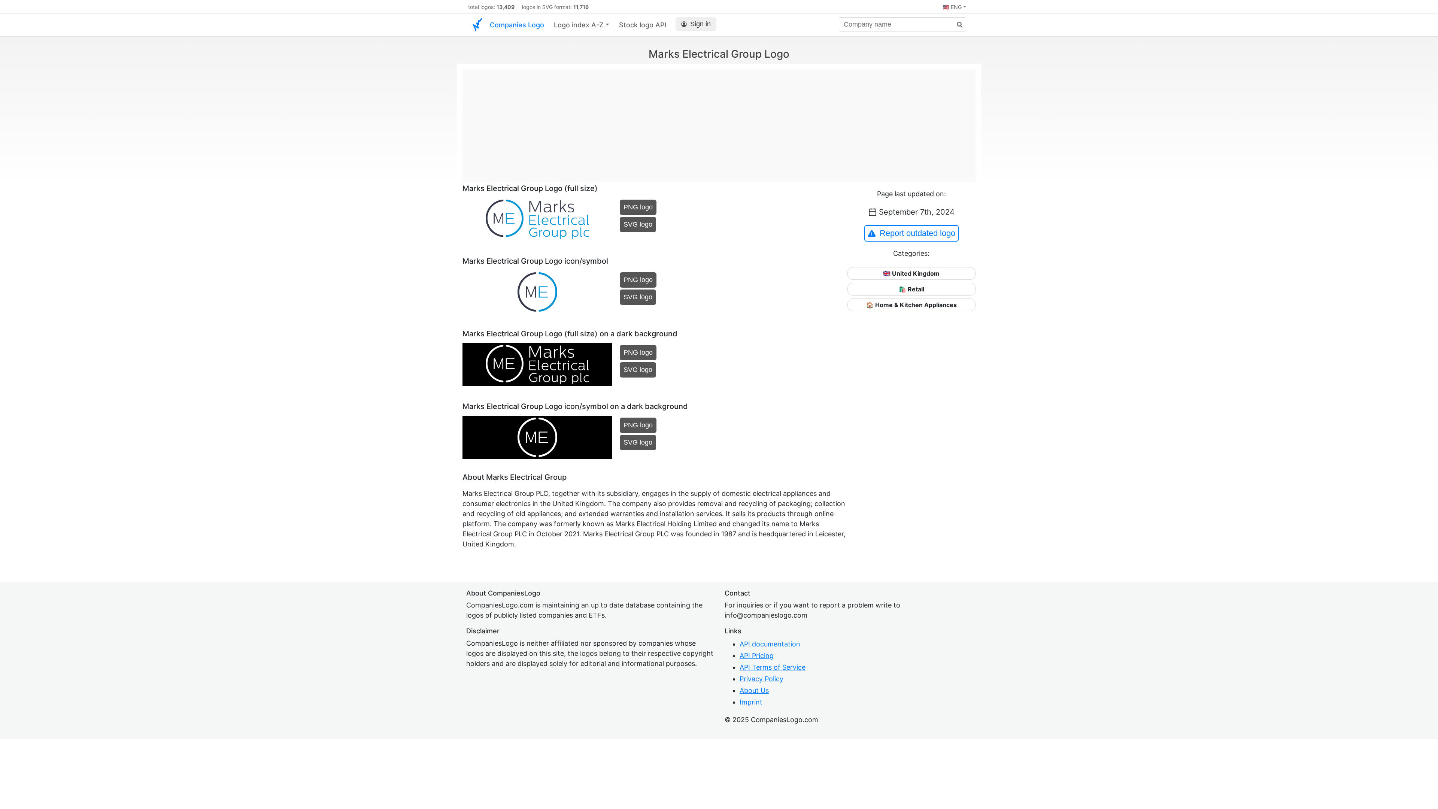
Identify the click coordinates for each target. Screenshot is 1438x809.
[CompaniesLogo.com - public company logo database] (477, 25)
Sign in (700, 24)
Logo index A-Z (579, 25)
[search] (956, 25)
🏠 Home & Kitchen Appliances (911, 305)
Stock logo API (643, 25)
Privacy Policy (761, 679)
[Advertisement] (719, 121)
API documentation (770, 644)
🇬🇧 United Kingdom (911, 273)
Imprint (751, 702)
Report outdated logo (917, 233)
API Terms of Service (773, 667)
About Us (754, 690)
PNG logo (638, 207)
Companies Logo (517, 25)
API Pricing (757, 656)
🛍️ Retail (911, 289)
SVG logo (638, 224)
